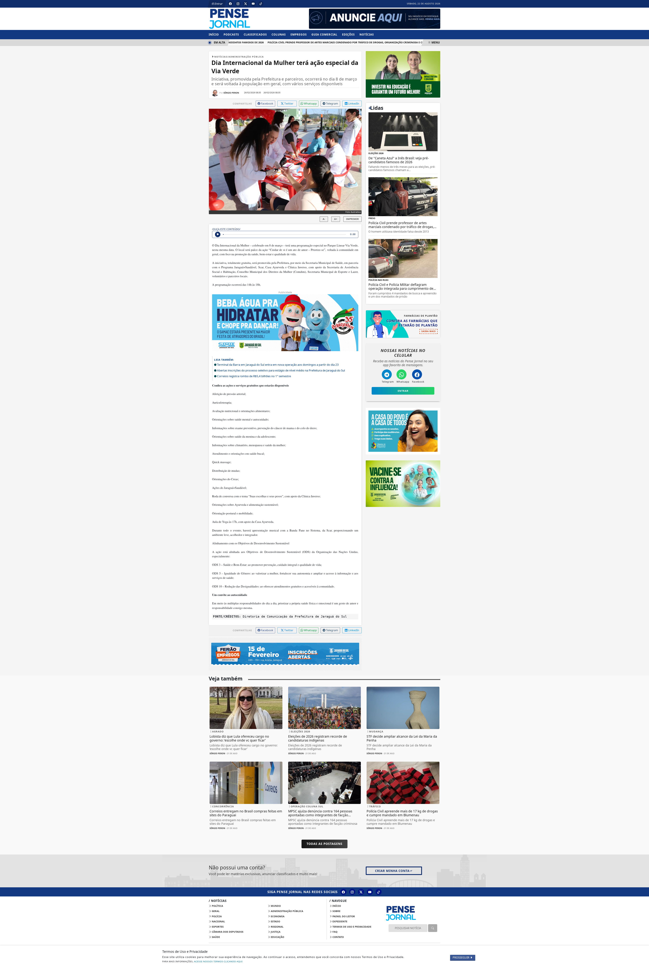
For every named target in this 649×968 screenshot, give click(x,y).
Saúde (215, 937)
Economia (277, 916)
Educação (277, 937)
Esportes (217, 926)
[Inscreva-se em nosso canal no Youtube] (370, 892)
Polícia (216, 916)
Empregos (299, 34)
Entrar (218, 4)
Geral (215, 911)
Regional (276, 926)
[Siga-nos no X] (361, 892)
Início (214, 34)
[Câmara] (403, 431)
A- (324, 219)
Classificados (255, 34)
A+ (335, 219)
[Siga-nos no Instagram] (352, 892)
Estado (275, 921)
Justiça (275, 931)
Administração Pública (286, 911)
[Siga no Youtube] (253, 3)
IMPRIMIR (352, 219)
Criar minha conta (392, 871)
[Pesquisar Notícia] (432, 928)
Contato (338, 937)
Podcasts (231, 34)
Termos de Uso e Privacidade (351, 926)
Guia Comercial (324, 34)
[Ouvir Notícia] (217, 234)
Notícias (366, 34)
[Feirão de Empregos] (285, 654)
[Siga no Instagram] (238, 3)
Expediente (339, 921)
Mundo (275, 905)
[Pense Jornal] (246, 18)
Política (217, 905)
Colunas (279, 34)
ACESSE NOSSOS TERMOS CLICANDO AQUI (218, 961)
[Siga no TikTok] (260, 3)
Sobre (336, 911)
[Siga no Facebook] (230, 3)
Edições (348, 34)
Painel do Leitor (343, 916)
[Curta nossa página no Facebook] (343, 892)
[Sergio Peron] (374, 18)
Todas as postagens (324, 844)
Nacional (218, 921)
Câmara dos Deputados (227, 931)
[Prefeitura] (403, 74)
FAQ (334, 931)
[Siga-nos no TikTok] (379, 892)
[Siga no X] (245, 3)
